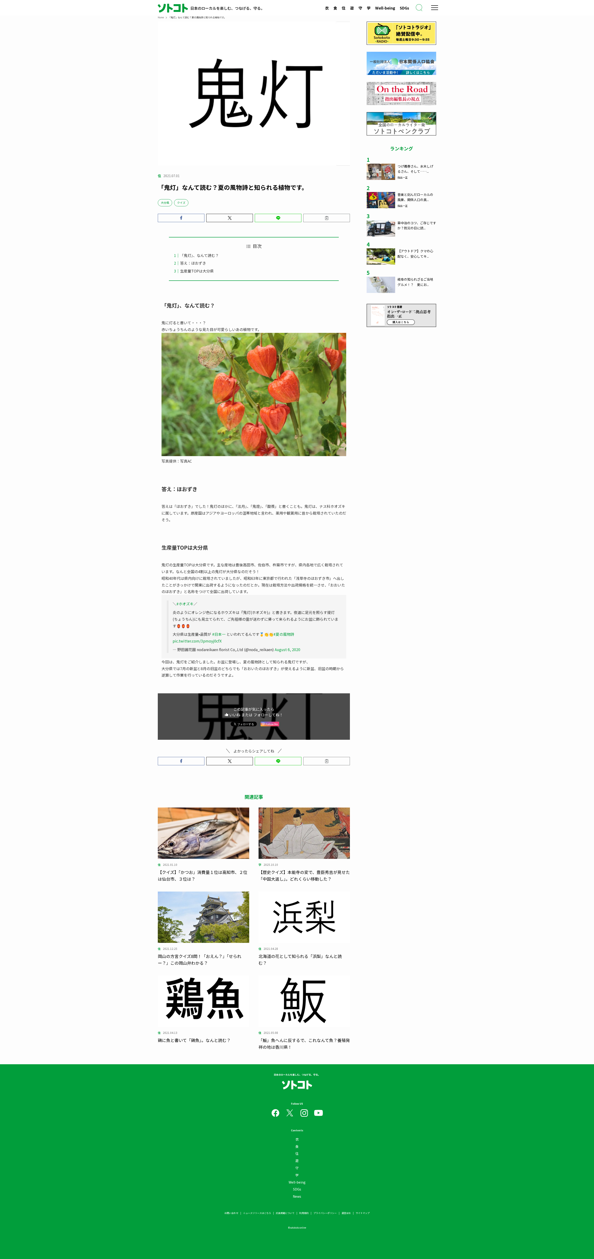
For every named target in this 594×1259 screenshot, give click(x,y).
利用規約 (304, 1213)
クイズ (181, 202)
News (297, 1196)
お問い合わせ (231, 1213)
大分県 (165, 202)
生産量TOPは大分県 (197, 271)
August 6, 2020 (287, 649)
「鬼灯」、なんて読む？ (199, 255)
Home (161, 17)
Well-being (385, 8)
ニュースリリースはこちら (257, 1213)
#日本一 (219, 634)
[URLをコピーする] (326, 218)
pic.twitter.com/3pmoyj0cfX (197, 641)
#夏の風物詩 (283, 634)
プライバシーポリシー (325, 1213)
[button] (181, 218)
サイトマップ (363, 1213)
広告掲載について (285, 1213)
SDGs (404, 8)
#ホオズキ (185, 604)
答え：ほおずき (193, 263)
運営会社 (346, 1213)
